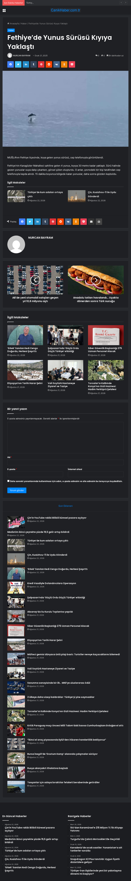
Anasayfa (14, 23)
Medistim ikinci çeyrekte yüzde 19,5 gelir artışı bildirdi (38, 532)
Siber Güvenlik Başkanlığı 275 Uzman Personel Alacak (105, 350)
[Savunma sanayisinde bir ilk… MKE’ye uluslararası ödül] (16, 687)
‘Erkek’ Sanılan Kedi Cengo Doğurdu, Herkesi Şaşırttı (22, 350)
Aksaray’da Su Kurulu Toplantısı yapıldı (50, 611)
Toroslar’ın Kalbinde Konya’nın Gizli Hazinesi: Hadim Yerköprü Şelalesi (102, 386)
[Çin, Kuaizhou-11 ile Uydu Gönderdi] (76, 196)
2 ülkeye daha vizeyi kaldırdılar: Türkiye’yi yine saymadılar (60, 697)
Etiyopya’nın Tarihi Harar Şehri (24, 383)
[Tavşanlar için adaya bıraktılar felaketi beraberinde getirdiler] (16, 787)
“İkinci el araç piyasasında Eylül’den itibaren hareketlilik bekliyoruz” (66, 739)
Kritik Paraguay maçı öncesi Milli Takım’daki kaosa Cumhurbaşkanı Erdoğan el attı (75, 725)
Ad (9, 457)
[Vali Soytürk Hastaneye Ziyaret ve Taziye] (65, 370)
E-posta (12, 469)
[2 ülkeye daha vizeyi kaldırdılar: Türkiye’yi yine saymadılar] (16, 701)
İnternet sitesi (75, 469)
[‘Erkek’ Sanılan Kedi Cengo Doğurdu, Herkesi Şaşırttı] (25, 335)
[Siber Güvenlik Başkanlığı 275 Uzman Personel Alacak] (106, 335)
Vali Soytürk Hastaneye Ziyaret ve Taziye (61, 385)
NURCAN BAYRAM (21, 55)
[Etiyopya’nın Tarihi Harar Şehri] (25, 370)
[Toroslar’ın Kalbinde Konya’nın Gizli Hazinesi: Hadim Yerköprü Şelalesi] (106, 370)
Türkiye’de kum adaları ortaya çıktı (42, 2)
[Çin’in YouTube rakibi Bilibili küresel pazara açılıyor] (16, 522)
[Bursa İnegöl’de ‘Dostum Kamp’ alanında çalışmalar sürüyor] (16, 758)
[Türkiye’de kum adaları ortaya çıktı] (16, 196)
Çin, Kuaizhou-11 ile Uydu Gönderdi (47, 554)
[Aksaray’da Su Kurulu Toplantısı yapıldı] (16, 616)
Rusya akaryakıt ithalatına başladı (47, 768)
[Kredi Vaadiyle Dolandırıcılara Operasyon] (16, 588)
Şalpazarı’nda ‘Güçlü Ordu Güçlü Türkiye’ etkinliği (63, 350)
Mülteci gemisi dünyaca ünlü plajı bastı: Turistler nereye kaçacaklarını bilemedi (73, 654)
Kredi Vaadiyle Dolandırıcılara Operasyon (51, 583)
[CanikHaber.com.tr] (65, 10)
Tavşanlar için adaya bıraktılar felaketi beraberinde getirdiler (63, 782)
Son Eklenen (65, 505)
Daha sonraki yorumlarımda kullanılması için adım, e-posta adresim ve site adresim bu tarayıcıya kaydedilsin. (66, 481)
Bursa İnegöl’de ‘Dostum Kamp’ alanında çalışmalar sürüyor (62, 754)
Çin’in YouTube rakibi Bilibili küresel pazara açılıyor (56, 517)
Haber (24, 23)
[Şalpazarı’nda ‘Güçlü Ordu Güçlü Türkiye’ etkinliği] (65, 335)
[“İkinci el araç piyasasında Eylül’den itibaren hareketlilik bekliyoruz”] (16, 744)
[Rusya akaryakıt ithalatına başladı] (16, 773)
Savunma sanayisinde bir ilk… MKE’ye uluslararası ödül (58, 682)
